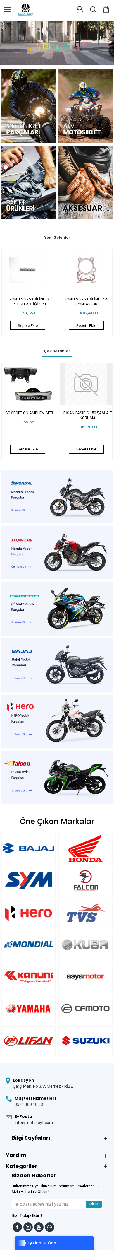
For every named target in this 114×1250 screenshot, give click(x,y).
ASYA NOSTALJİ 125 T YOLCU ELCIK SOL (29, 415)
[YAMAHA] (28, 1008)
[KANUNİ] (28, 976)
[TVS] (85, 912)
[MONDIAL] (28, 944)
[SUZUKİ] (85, 1040)
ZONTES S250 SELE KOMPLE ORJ (88, 301)
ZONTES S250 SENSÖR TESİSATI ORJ (29, 301)
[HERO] (28, 912)
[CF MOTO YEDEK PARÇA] (85, 1008)
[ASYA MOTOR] (85, 976)
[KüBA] (85, 944)
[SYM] (28, 880)
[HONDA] (85, 848)
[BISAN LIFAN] (28, 1040)
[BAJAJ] (28, 848)
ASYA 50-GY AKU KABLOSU (88, 413)
